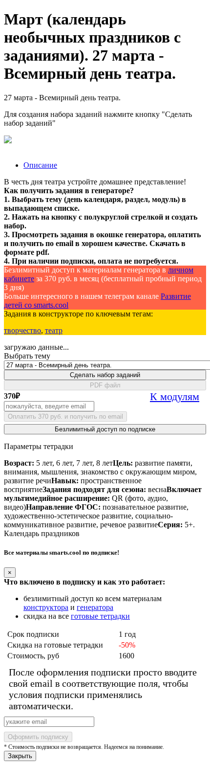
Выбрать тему (27, 356)
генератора (95, 607)
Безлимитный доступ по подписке (105, 429)
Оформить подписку (38, 737)
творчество (22, 330)
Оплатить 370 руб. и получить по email (65, 416)
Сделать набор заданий (105, 375)
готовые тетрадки (100, 616)
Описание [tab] (40, 165)
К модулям (174, 396)
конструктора (45, 607)
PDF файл (105, 385)
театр (54, 330)
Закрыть (20, 756)
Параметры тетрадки (38, 446)
